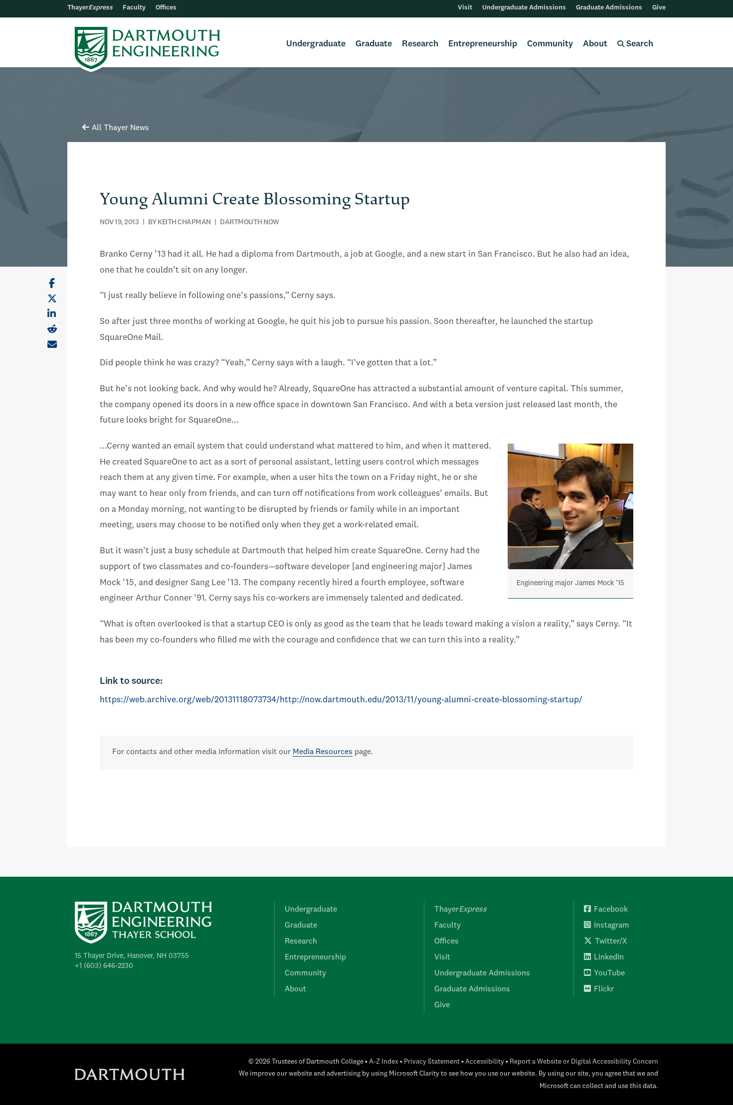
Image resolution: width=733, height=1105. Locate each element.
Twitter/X (611, 942)
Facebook (611, 910)
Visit (465, 7)
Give (659, 7)
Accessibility (484, 1062)
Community (550, 44)
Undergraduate (316, 44)
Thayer (90, 7)
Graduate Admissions (609, 7)
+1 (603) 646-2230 (104, 965)
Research (420, 44)
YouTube (609, 973)
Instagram (611, 926)
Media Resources (323, 752)
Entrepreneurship (482, 44)
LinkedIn (609, 957)
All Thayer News (120, 128)
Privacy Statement (432, 1062)
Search (638, 44)
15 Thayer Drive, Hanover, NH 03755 (132, 955)
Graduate (374, 44)
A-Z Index (383, 1062)
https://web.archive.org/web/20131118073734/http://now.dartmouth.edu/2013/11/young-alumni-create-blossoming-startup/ (341, 700)
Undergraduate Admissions (524, 7)
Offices (166, 7)
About (595, 44)
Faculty (134, 7)
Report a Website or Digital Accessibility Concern (584, 1062)
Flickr (604, 989)
